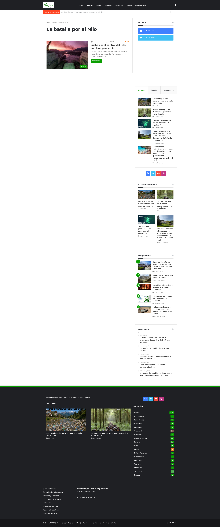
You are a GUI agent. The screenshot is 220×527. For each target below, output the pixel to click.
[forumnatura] (48, 5)
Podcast (129, 5)
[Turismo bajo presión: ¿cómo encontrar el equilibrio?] (144, 123)
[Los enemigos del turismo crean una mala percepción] (144, 102)
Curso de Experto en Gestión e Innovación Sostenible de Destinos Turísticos (162, 265)
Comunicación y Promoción (53, 492)
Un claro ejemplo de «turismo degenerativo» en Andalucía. (162, 111)
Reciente (141, 90)
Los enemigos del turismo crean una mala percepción (163, 101)
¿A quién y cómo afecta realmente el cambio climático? (163, 287)
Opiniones (138, 434)
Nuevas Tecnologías (50, 506)
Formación (47, 503)
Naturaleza (138, 423)
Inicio (81, 5)
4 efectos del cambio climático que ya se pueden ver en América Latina (162, 310)
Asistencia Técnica (50, 513)
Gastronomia (139, 457)
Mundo (136, 449)
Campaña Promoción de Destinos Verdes (163, 276)
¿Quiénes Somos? (49, 488)
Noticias (89, 5)
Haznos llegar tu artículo (86, 497)
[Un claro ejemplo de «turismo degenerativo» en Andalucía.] (144, 112)
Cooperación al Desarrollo (52, 499)
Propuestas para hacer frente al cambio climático (162, 298)
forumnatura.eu (97, 42)
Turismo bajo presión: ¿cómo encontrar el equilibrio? (80, 12)
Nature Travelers (140, 453)
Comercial (138, 431)
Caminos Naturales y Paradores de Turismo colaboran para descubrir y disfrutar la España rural (162, 135)
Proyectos (119, 5)
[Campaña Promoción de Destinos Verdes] (144, 278)
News (136, 446)
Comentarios (169, 90)
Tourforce (138, 464)
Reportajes (108, 5)
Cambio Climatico (140, 438)
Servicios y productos (51, 496)
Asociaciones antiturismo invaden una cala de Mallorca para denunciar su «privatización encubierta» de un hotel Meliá (163, 153)
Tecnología (138, 471)
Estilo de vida (139, 420)
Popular (154, 90)
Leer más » (96, 61)
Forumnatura (139, 416)
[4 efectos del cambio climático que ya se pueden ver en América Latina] (144, 309)
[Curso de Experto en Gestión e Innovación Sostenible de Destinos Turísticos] (144, 265)
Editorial (98, 5)
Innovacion (138, 427)
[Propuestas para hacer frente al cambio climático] (144, 299)
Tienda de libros (140, 5)
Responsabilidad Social (51, 510)
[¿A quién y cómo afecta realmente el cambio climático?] (144, 287)
